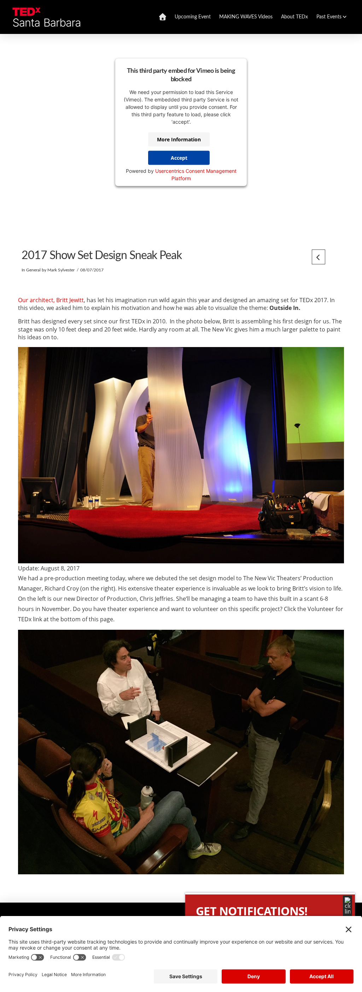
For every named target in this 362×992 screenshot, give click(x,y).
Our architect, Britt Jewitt (51, 300)
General (33, 270)
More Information (179, 139)
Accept (179, 157)
